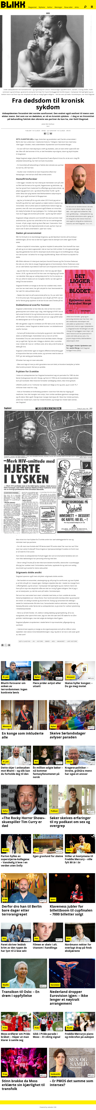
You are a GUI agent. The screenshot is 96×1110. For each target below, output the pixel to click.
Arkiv (77, 7)
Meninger (58, 7)
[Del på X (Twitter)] (47, 133)
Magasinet (32, 7)
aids (53, 641)
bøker (47, 641)
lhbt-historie (72, 641)
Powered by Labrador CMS (48, 1107)
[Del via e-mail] (51, 133)
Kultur (49, 7)
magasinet (61, 641)
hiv (34, 641)
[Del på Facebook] (45, 133)
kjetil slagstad (24, 641)
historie (40, 641)
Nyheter (42, 7)
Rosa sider (68, 7)
